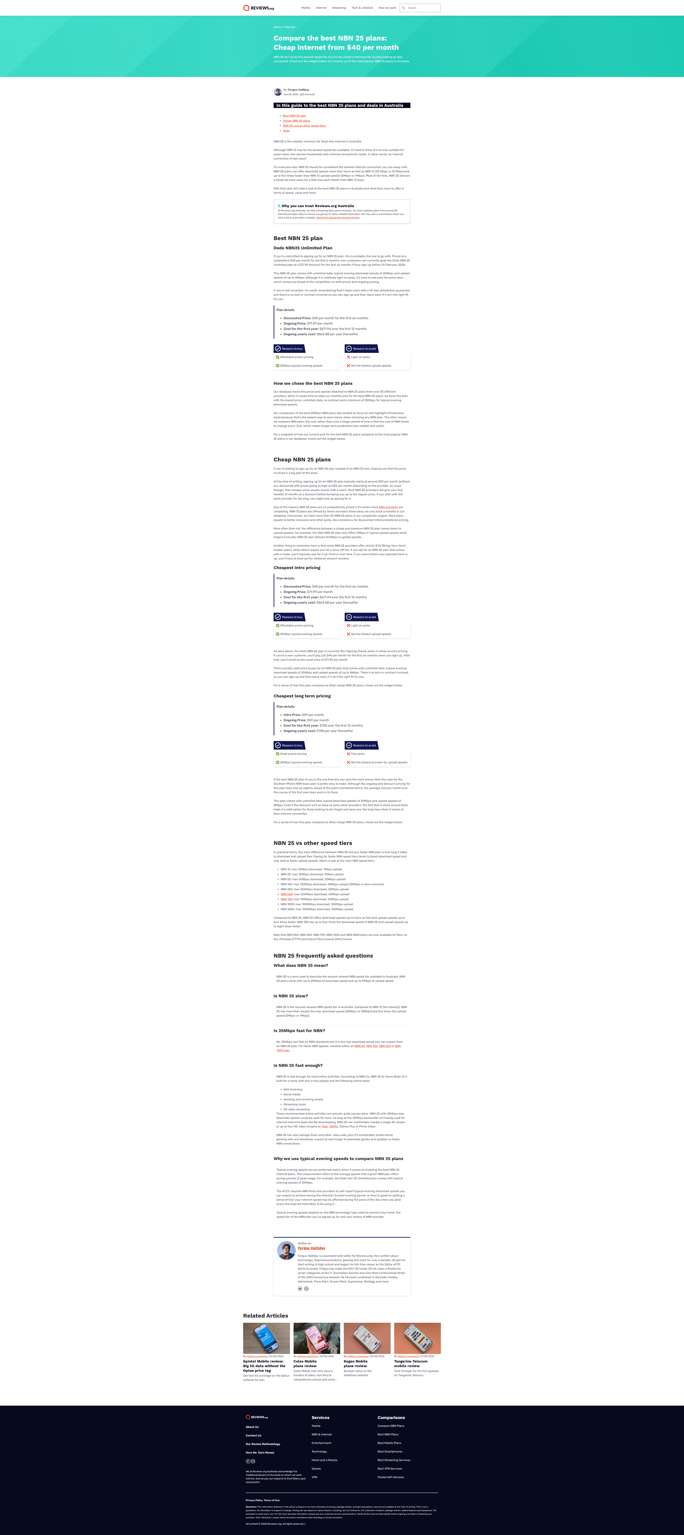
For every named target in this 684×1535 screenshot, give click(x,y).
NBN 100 (372, 1046)
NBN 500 (287, 894)
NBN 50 (360, 1046)
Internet (321, 7)
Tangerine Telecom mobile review (411, 1363)
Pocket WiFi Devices (391, 1477)
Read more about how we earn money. (338, 217)
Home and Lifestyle (324, 1460)
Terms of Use (272, 1500)
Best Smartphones (390, 1451)
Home (277, 27)
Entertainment (321, 1443)
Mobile (305, 7)
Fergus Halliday (298, 89)
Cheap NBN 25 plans (296, 120)
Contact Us (253, 1435)
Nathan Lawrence (257, 1356)
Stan (325, 1126)
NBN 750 (286, 899)
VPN (314, 1477)
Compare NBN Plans (391, 1426)
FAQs (286, 130)
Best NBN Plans (388, 1434)
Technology (319, 1451)
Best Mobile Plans (389, 1443)
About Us (252, 1427)
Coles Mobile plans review (305, 1363)
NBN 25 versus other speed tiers (304, 125)
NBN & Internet (322, 1434)
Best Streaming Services (394, 1460)
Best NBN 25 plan (294, 115)
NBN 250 (385, 1046)
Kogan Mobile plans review (356, 1363)
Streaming (339, 7)
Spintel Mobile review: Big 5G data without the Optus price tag (264, 1366)
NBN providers (388, 507)
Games (316, 1468)
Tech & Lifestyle (362, 7)
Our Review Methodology (263, 1444)
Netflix (334, 1126)
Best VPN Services (390, 1468)
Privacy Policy (254, 1500)
